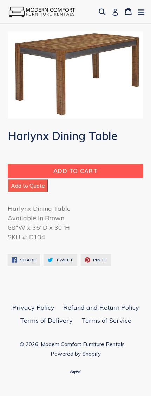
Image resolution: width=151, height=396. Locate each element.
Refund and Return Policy (101, 307)
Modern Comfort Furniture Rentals (83, 344)
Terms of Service (106, 320)
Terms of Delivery (46, 320)
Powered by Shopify (76, 353)
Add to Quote (28, 185)
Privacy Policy (33, 307)
